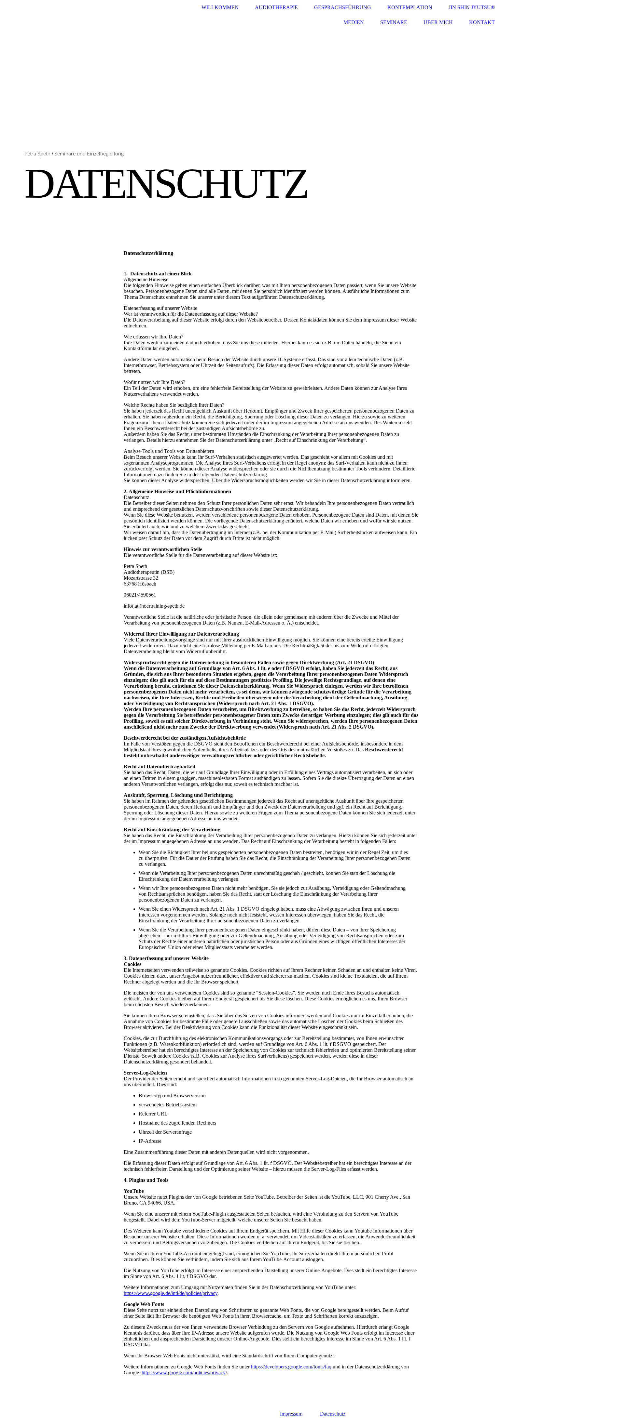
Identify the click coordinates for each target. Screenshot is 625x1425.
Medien (353, 22)
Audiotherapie (276, 7)
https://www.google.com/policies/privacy (184, 1372)
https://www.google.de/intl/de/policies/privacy (170, 1293)
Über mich (438, 22)
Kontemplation (409, 7)
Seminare (393, 22)
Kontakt (482, 22)
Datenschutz (332, 1414)
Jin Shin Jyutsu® (472, 7)
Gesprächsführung (342, 7)
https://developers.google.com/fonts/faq (291, 1366)
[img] (312, 114)
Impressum (291, 1414)
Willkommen (220, 7)
